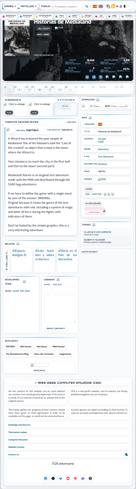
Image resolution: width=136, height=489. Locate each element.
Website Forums (16, 447)
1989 (46, 35)
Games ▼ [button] (10, 6)
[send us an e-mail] (108, 6)
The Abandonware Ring (17, 354)
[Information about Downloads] (101, 60)
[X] (114, 77)
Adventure (103, 149)
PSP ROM (10, 346)
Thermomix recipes (17, 432)
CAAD (101, 141)
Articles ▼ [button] (29, 6)
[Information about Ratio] (101, 68)
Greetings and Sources (19, 424)
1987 (39, 35)
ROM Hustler (59, 346)
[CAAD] (61, 28)
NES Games (25, 346)
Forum (45, 6)
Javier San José (21, 290)
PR (131, 6)
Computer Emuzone (18, 439)
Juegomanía (65, 354)
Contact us (13, 454)
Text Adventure (106, 156)
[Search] (86, 6)
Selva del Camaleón (44, 354)
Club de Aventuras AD (97, 232)
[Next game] (94, 77)
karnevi (32, 130)
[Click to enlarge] (15, 109)
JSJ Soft (44, 28)
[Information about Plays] (66, 68)
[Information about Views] (66, 60)
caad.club (96, 194)
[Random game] (100, 77)
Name (47, 284)
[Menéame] (127, 77)
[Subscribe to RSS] (113, 6)
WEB (87, 194)
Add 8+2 (57, 284)
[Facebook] (107, 77)
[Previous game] (87, 77)
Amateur (102, 164)
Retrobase (42, 346)
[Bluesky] (121, 77)
